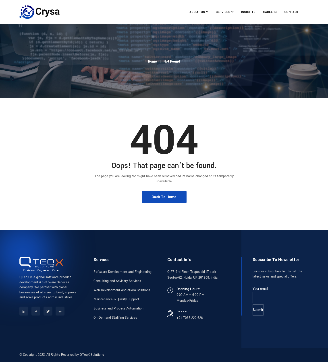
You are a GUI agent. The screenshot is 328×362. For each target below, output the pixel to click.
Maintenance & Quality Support (116, 299)
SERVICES (223, 12)
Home (152, 61)
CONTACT (291, 12)
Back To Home (164, 196)
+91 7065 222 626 (189, 318)
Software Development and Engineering (122, 271)
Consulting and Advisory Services (117, 281)
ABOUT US (197, 12)
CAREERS (270, 12)
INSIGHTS (248, 12)
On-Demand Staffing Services (115, 317)
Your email (260, 288)
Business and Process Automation (118, 308)
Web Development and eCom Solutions (121, 290)
